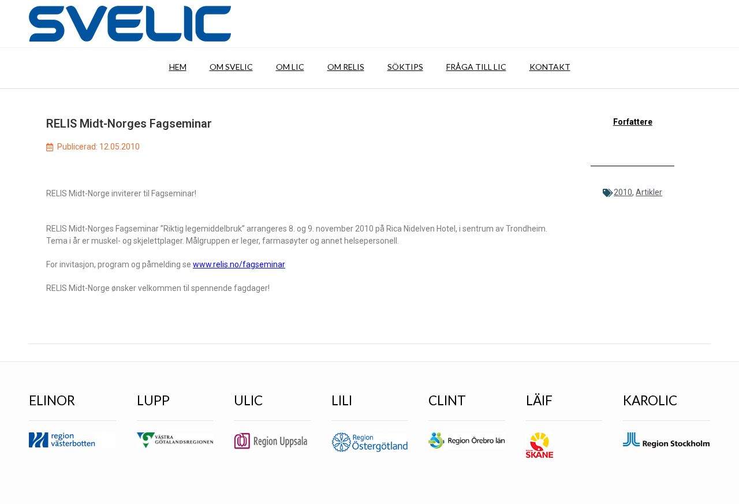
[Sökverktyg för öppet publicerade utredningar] (130, 24)
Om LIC (290, 67)
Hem (177, 67)
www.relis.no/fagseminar (239, 264)
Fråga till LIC (476, 67)
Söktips (405, 67)
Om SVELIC (231, 67)
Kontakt (549, 67)
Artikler (649, 192)
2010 (623, 192)
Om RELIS (345, 67)
